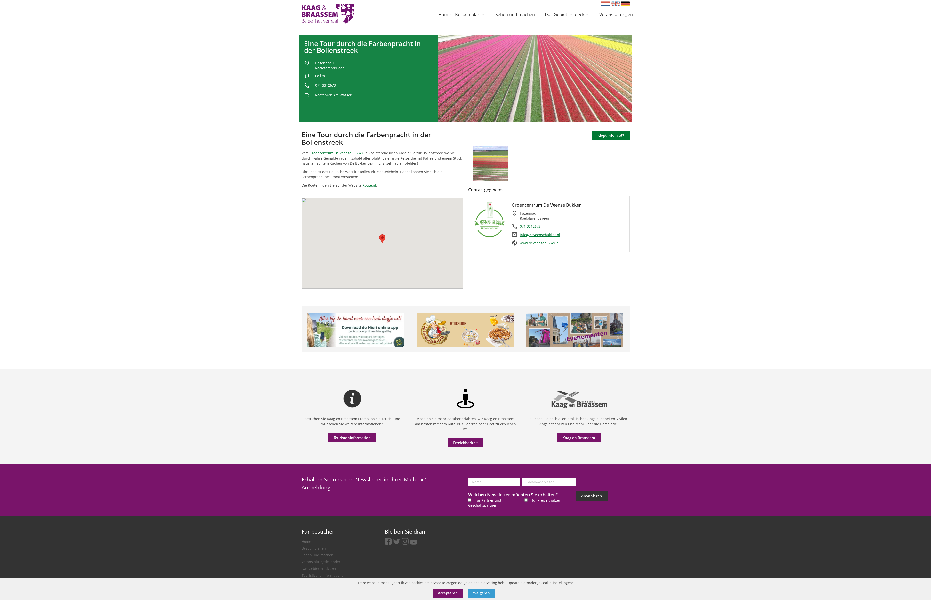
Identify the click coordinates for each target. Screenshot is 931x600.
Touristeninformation (352, 437)
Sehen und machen (317, 555)
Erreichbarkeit (465, 442)
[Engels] (615, 3)
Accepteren (448, 593)
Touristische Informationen (324, 575)
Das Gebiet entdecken (319, 568)
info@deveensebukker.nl (540, 234)
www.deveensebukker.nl (540, 243)
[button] (382, 238)
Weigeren (481, 593)
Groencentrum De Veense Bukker (336, 153)
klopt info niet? (611, 135)
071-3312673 (325, 85)
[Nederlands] (605, 3)
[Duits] (625, 3)
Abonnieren (591, 495)
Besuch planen (314, 548)
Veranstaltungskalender (321, 562)
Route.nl (369, 185)
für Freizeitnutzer (546, 500)
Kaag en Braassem (578, 437)
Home (306, 541)
